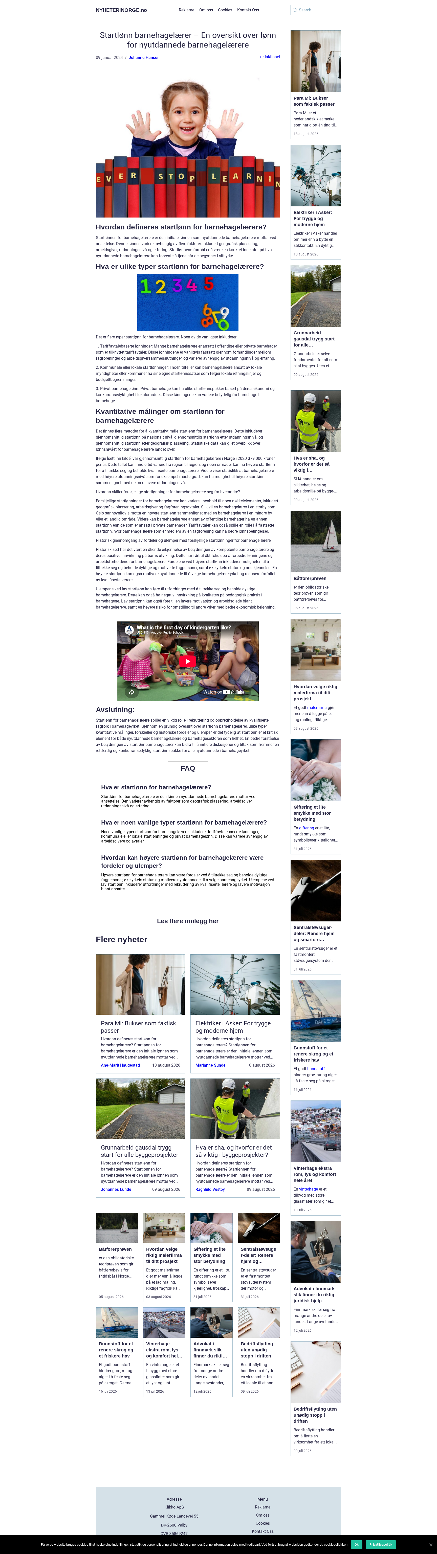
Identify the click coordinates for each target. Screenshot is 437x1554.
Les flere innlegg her (188, 920)
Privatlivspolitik (380, 1544)
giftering (306, 828)
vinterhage (308, 1189)
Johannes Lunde (116, 1189)
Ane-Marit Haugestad (120, 1065)
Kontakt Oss (248, 10)
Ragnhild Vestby (210, 1189)
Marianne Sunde (210, 1065)
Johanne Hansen (144, 57)
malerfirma (317, 707)
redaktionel (270, 56)
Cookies (225, 10)
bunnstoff (316, 1068)
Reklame (186, 10)
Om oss (206, 10)
